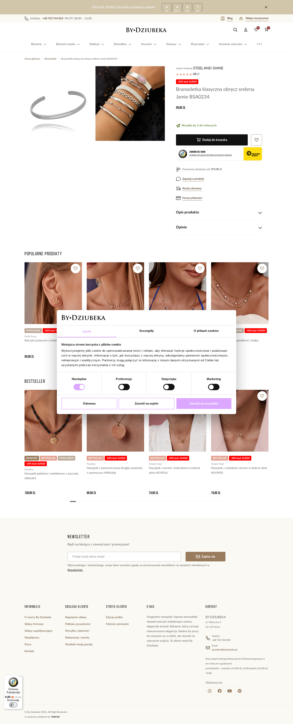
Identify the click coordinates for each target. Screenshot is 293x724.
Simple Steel (155, 464)
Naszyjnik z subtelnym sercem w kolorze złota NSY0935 (239, 470)
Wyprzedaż (198, 44)
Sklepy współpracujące (38, 631)
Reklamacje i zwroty (77, 637)
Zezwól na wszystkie (204, 403)
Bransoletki (50, 59)
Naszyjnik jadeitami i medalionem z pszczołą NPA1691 (51, 476)
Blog (230, 18)
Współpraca (32, 637)
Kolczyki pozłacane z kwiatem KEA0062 (49, 340)
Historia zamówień (117, 624)
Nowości (146, 44)
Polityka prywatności (77, 624)
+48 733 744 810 (221, 640)
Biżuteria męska (65, 44)
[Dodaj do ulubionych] (75, 268)
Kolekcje (94, 44)
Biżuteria (36, 44)
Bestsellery (120, 44)
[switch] (124, 387)
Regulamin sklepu (76, 617)
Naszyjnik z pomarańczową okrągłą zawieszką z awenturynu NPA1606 (114, 470)
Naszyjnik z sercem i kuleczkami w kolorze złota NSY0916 (174, 470)
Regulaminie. (75, 570)
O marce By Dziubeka (38, 617)
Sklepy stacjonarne (257, 18)
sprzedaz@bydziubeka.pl (224, 649)
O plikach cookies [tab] (206, 330)
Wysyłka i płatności (77, 631)
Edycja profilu (114, 617)
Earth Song (30, 336)
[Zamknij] (266, 7)
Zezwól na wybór (146, 403)
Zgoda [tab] (86, 331)
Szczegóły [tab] (146, 330)
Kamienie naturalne (230, 44)
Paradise (29, 469)
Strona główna (32, 59)
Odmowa (89, 403)
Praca (28, 644)
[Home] (146, 30)
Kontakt (29, 651)
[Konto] (246, 30)
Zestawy (171, 44)
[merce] (55, 717)
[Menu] (20, 677)
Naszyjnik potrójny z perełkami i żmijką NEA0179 (234, 343)
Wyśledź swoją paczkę (78, 644)
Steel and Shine (208, 68)
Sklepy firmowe (34, 624)
